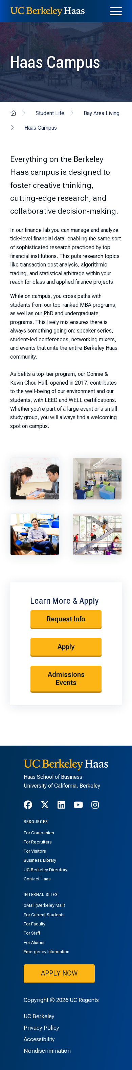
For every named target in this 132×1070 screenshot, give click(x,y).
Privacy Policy (41, 1027)
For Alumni (34, 942)
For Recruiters (38, 841)
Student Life (50, 113)
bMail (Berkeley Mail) (44, 905)
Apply (66, 647)
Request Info (66, 619)
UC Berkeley (39, 1016)
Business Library (40, 860)
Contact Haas (37, 878)
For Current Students (44, 914)
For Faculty (34, 923)
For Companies (39, 832)
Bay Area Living (101, 113)
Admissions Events (66, 678)
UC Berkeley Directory (45, 869)
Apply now (59, 973)
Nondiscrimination (47, 1050)
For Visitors (35, 851)
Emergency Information (46, 951)
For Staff (32, 933)
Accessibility (39, 1039)
